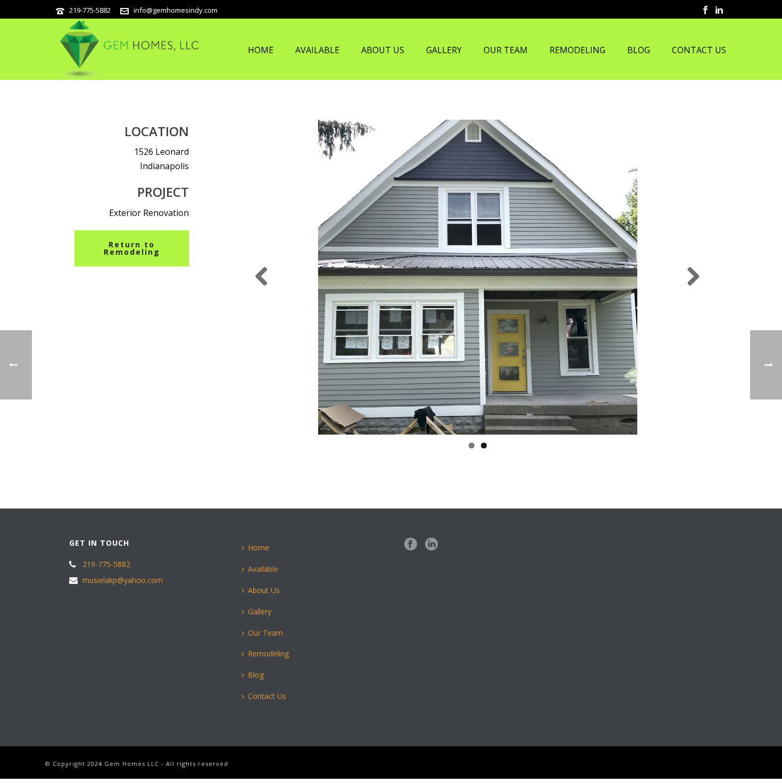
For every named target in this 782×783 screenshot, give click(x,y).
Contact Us (699, 50)
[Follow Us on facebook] (410, 545)
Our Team (506, 50)
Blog (638, 50)
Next (689, 277)
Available (317, 50)
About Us (382, 50)
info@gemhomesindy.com (176, 10)
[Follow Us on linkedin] (431, 545)
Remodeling (577, 50)
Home (260, 50)
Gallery (444, 50)
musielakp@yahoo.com (122, 580)
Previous (265, 277)
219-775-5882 (90, 10)
